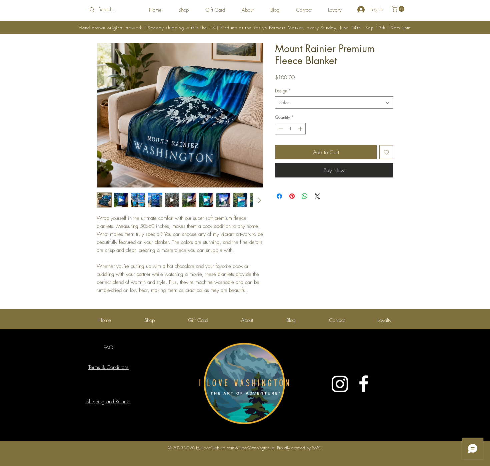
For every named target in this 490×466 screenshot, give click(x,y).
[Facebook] (364, 384)
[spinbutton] (290, 128)
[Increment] (301, 128)
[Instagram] (340, 384)
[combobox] (334, 102)
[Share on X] (317, 196)
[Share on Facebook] (279, 196)
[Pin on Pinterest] (292, 196)
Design (283, 91)
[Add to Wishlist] (386, 152)
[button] (399, 9)
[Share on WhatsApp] (305, 196)
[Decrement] (280, 128)
